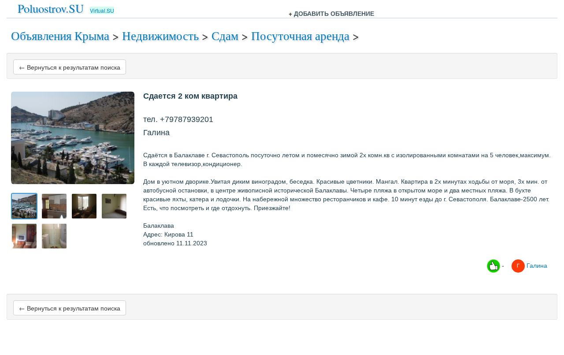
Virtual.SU (102, 10)
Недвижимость (160, 35)
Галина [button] (536, 265)
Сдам (225, 35)
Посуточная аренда (300, 35)
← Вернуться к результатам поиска (69, 67)
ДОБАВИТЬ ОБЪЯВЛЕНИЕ (334, 13)
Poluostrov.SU (51, 8)
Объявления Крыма (60, 35)
